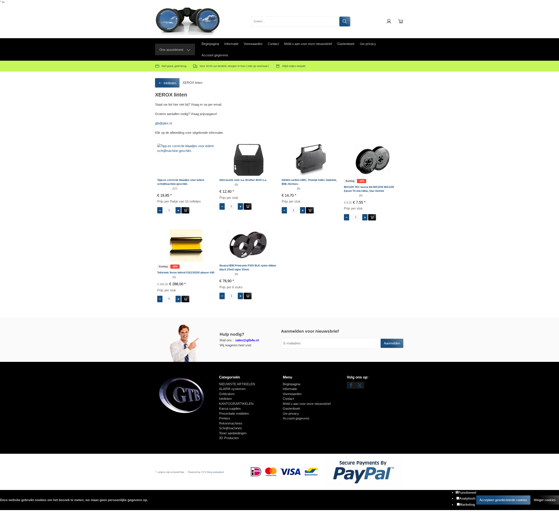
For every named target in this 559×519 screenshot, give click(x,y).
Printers (224, 418)
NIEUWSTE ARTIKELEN (237, 384)
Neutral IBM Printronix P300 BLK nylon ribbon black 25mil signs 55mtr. (247, 267)
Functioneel (467, 492)
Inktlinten (225, 398)
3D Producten (229, 438)
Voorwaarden (253, 44)
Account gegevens (215, 55)
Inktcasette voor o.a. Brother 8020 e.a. (243, 180)
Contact (273, 44)
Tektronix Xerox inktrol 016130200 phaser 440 (185, 272)
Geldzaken (227, 394)
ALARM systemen (232, 389)
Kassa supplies (230, 408)
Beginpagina (210, 44)
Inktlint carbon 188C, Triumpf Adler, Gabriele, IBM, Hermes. (309, 182)
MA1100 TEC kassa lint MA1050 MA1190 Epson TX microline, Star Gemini (369, 189)
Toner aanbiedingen (233, 433)
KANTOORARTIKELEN (236, 404)
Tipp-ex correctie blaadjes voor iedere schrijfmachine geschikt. (180, 182)
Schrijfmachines (230, 428)
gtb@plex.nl (163, 123)
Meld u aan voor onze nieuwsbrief (308, 44)
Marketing (467, 504)
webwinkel (218, 472)
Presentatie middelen (234, 413)
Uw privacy (368, 44)
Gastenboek (346, 44)
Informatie (231, 44)
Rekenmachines (230, 423)
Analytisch (467, 498)
